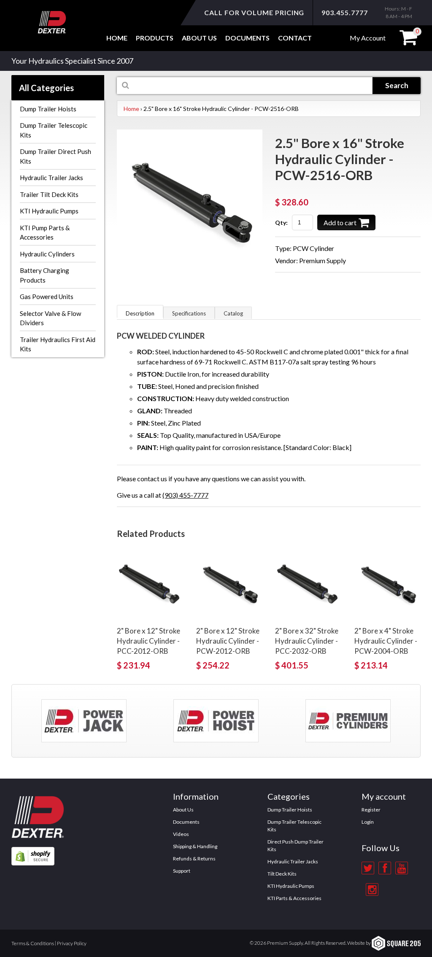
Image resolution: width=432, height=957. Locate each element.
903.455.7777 (344, 12)
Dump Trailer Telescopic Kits (53, 130)
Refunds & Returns (194, 858)
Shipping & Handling (195, 846)
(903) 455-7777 (185, 495)
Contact (295, 38)
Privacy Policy (71, 943)
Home (116, 38)
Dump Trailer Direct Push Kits (55, 156)
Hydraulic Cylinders (47, 254)
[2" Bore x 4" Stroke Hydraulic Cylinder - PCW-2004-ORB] (387, 584)
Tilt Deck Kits (282, 874)
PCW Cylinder (313, 248)
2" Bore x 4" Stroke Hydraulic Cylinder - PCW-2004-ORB (385, 640)
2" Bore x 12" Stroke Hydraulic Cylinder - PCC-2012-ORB (148, 640)
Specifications (189, 313)
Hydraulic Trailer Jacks (51, 177)
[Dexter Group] (37, 791)
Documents (247, 38)
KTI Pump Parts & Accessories (45, 232)
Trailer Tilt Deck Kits (49, 194)
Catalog (233, 313)
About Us (183, 809)
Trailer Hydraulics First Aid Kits (57, 344)
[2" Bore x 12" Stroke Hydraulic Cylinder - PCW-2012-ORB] (229, 584)
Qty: (281, 222)
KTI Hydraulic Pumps (49, 211)
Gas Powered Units (46, 296)
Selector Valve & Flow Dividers (50, 318)
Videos (181, 834)
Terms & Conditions (32, 943)
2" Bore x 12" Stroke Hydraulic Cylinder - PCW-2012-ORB (227, 640)
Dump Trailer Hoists (48, 109)
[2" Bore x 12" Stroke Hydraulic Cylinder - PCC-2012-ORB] (150, 584)
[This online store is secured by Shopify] (32, 851)
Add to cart (340, 222)
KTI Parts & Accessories (294, 898)
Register (371, 809)
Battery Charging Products (44, 275)
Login (368, 822)
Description (140, 313)
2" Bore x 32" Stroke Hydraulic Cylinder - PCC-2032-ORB (306, 640)
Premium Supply (322, 260)
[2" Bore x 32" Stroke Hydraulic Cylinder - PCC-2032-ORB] (308, 584)
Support (181, 871)
